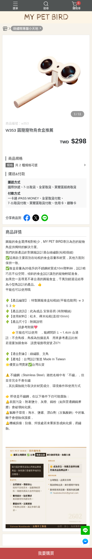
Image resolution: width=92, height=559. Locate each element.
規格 (10, 165)
